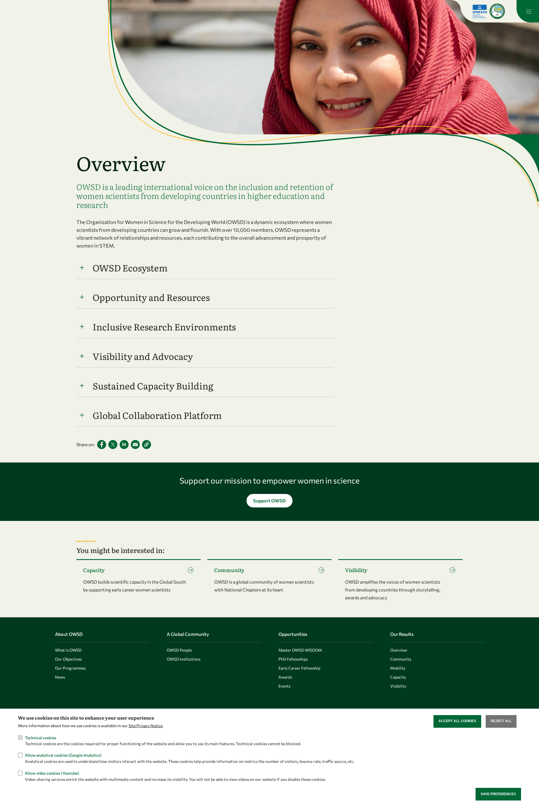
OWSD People (179, 650)
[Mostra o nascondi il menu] (528, 11)
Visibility (398, 686)
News (60, 677)
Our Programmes (70, 668)
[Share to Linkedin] (124, 444)
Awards (285, 677)
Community (400, 659)
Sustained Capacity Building (153, 385)
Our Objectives (68, 659)
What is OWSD (68, 650)
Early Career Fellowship (299, 668)
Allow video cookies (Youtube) (52, 772)
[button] (146, 444)
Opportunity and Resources (151, 297)
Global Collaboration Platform (157, 415)
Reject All (501, 721)
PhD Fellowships (293, 659)
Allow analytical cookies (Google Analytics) (63, 755)
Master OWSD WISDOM (300, 650)
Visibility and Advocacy (143, 356)
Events (284, 686)
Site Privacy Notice (146, 725)
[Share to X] (112, 444)
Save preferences (498, 794)
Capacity (398, 677)
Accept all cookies (457, 721)
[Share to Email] (135, 444)
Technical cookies (40, 737)
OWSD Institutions (183, 659)
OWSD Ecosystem (130, 267)
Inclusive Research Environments (164, 326)
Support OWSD (269, 500)
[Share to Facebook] (101, 444)
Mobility (397, 668)
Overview (398, 650)
